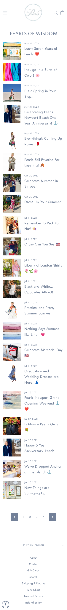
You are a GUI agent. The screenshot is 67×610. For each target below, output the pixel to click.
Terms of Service (33, 596)
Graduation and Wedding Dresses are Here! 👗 (41, 377)
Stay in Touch (33, 545)
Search (33, 577)
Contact (33, 564)
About (33, 558)
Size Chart (33, 590)
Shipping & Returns (33, 583)
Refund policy (33, 602)
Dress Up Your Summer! (43, 201)
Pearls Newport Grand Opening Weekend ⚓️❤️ (42, 403)
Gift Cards (33, 570)
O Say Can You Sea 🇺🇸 (42, 244)
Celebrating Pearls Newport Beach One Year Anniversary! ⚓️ (41, 117)
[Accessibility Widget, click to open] (5, 604)
